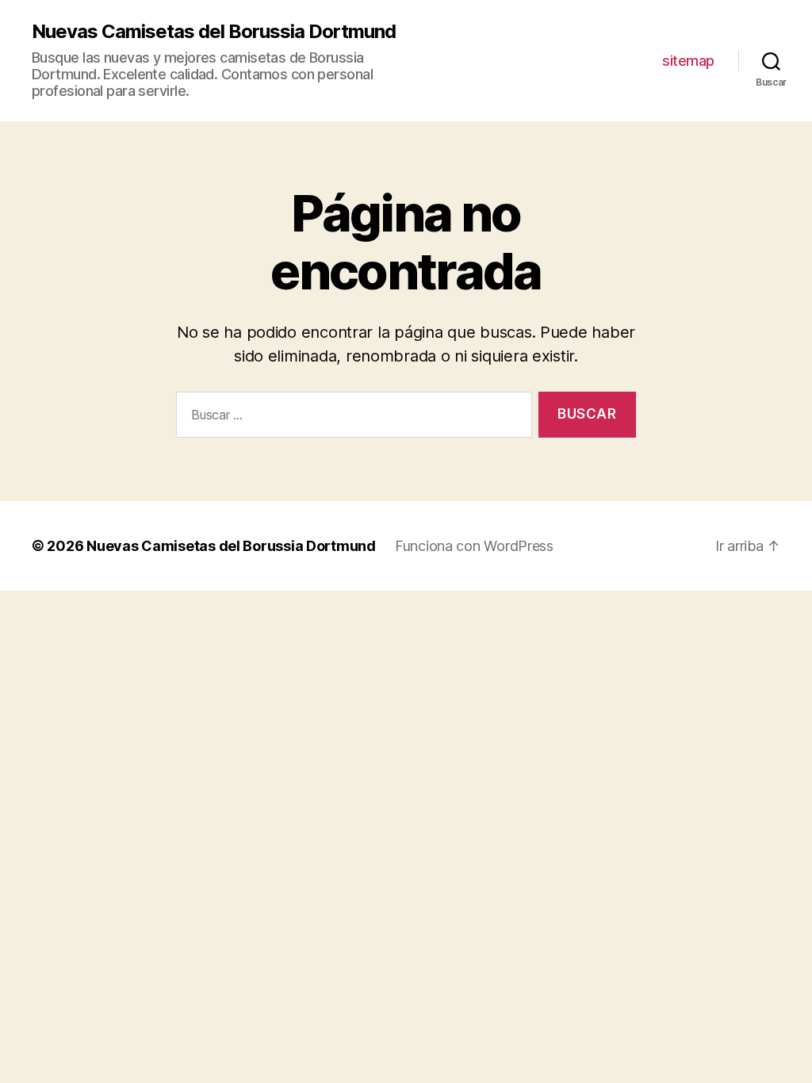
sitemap (688, 60)
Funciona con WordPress (474, 546)
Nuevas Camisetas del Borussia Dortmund (214, 31)
